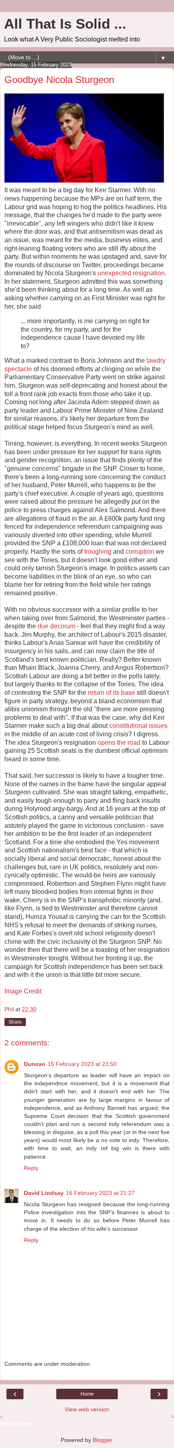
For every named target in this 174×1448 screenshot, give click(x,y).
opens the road (119, 742)
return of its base (111, 692)
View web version (87, 1409)
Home (87, 1394)
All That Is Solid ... (65, 23)
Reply (31, 1168)
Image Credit (22, 991)
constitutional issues (138, 725)
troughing (97, 551)
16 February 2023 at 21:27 (100, 1193)
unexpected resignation (131, 273)
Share (15, 1022)
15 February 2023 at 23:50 (82, 1064)
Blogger (102, 1440)
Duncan (34, 1064)
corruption (139, 551)
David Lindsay (44, 1193)
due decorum (56, 626)
